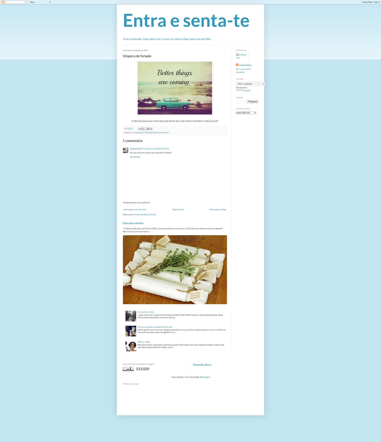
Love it (165, 132)
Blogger (206, 377)
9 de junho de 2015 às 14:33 (156, 148)
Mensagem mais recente (135, 209)
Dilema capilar (144, 341)
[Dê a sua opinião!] (142, 128)
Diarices (159, 132)
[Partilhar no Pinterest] (151, 128)
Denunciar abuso (202, 364)
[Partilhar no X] (145, 128)
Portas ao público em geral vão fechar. (155, 327)
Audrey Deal (136, 148)
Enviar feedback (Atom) (145, 214)
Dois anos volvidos (133, 223)
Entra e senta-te (186, 20)
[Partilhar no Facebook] (148, 128)
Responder (135, 157)
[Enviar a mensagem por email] (139, 128)
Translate (246, 90)
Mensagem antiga (218, 209)
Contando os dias (146, 312)
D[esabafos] (150, 132)
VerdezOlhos (245, 65)
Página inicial (178, 209)
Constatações (138, 132)
